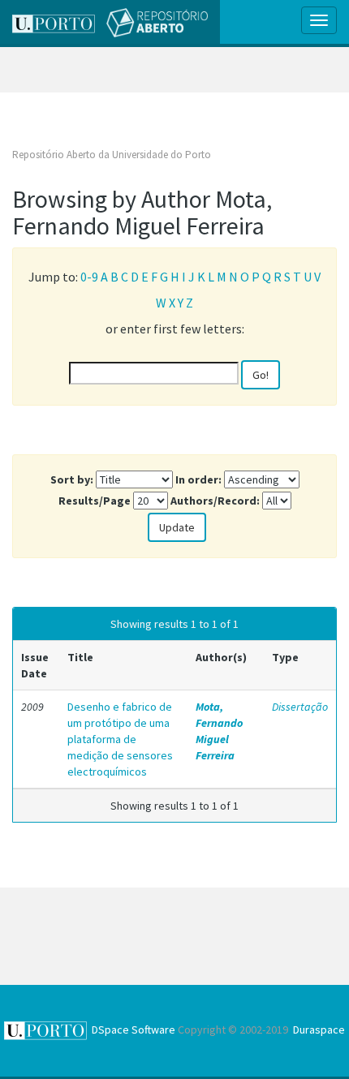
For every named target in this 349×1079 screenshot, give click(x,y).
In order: (198, 479)
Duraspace (319, 1029)
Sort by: (71, 479)
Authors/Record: (215, 500)
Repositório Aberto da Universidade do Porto (111, 154)
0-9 (89, 277)
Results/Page (94, 500)
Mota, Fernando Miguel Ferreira (219, 731)
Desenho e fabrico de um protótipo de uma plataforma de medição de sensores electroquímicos (120, 739)
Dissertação (300, 706)
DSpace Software (133, 1029)
